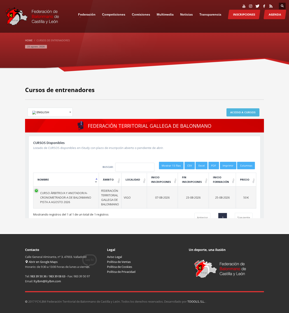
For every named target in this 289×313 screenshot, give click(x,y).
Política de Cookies (119, 267)
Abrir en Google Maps (43, 262)
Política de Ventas (119, 262)
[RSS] (271, 6)
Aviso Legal (114, 257)
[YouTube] (243, 6)
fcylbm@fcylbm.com (47, 281)
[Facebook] (264, 6)
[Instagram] (250, 6)
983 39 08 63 (57, 276)
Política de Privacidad (121, 272)
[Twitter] (257, 6)
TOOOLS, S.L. (196, 301)
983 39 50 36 (38, 276)
